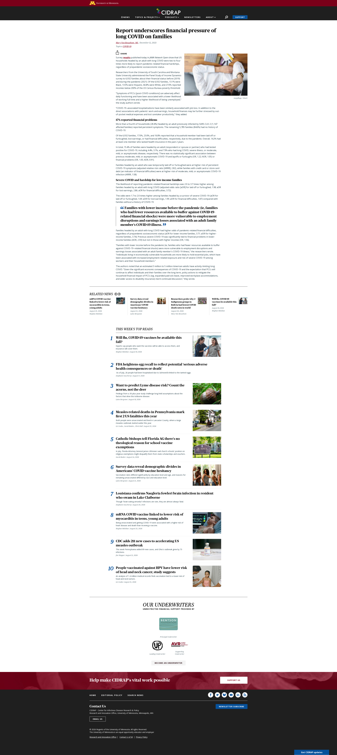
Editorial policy (111, 695)
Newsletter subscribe (231, 706)
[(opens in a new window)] (104, 3)
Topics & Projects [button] (146, 17)
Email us (97, 719)
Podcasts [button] (171, 17)
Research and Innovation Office (103, 737)
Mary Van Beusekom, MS (127, 42)
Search (226, 17)
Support (240, 17)
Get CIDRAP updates (311, 752)
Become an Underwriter (168, 663)
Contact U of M (126, 737)
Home (93, 695)
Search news (135, 695)
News (126, 17)
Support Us (233, 680)
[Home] (168, 11)
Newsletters (192, 17)
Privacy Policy (141, 737)
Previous (116, 294)
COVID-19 (127, 46)
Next (119, 294)
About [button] (210, 17)
